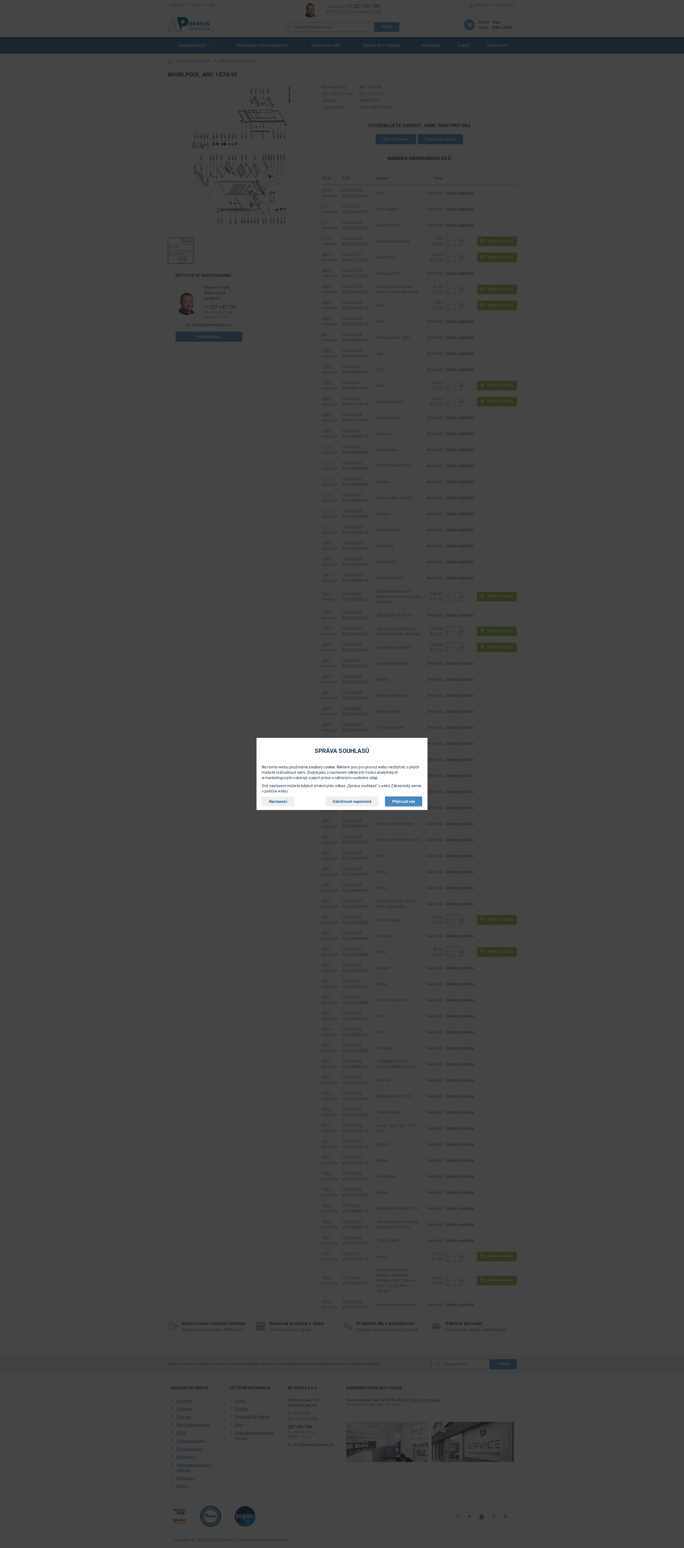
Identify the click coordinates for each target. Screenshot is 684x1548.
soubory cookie (322, 767)
